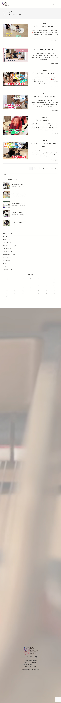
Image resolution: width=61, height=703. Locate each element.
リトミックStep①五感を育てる (44, 50)
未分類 (4, 263)
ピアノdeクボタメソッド (9, 245)
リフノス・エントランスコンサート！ (21, 212)
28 (38, 293)
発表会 (4, 266)
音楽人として (6, 269)
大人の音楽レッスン (7, 254)
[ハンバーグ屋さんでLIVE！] (6, 204)
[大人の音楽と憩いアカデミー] (6, 185)
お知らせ (5, 236)
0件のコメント (35, 40)
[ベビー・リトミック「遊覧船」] (6, 194)
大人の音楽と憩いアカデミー (18, 184)
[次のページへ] (55, 168)
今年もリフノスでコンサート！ (19, 222)
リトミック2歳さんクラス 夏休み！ (44, 73)
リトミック (44, 23)
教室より (5, 260)
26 (22, 293)
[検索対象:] (30, 174)
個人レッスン (6, 251)
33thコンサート (7, 233)
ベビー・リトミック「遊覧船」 (44, 26)
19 (52, 168)
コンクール (5, 242)
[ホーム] (3, 14)
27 (30, 293)
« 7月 (4, 299)
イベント (5, 239)
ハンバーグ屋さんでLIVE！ (18, 203)
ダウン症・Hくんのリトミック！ (44, 97)
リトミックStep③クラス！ (44, 120)
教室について (6, 257)
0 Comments (22, 186)
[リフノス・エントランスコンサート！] (6, 213)
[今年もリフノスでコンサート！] (6, 223)
